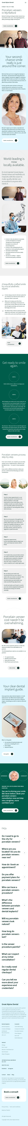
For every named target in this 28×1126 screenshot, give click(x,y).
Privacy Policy (5, 1107)
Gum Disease (5, 1052)
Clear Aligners (18, 1033)
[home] (8, 2)
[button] (25, 2)
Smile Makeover (18, 1038)
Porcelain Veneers (19, 1031)
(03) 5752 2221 (5, 1065)
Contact (4, 1074)
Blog (13, 1074)
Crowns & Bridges (6, 1029)
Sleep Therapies (6, 1054)
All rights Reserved (6, 1116)
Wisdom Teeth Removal (7, 1049)
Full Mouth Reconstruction (5, 1032)
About (8, 1074)
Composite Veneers (19, 1029)
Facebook (4, 1068)
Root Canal (4, 1047)
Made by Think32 (6, 1110)
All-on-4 (4, 1035)
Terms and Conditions (15, 1107)
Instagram (10, 1068)
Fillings (3, 1045)
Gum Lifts (17, 1035)
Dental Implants (6, 1026)
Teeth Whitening (19, 1026)
